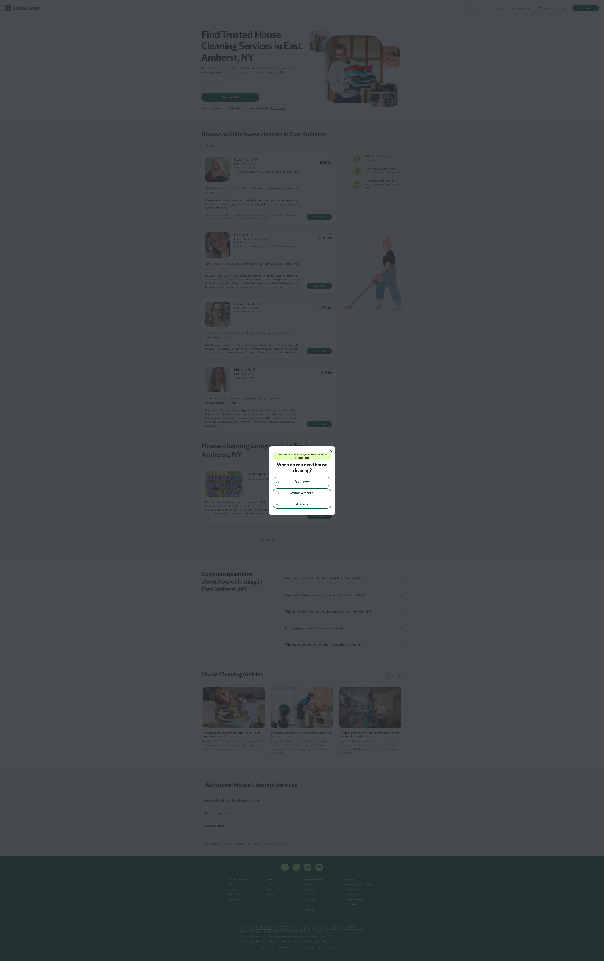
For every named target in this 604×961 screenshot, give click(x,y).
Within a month (302, 493)
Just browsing (302, 504)
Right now (302, 481)
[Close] (330, 450)
